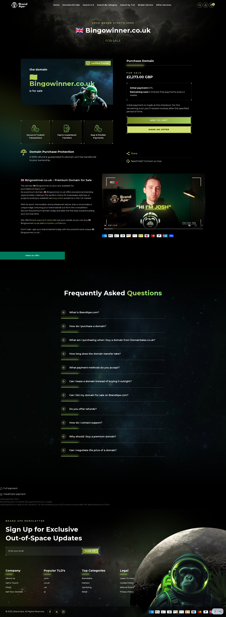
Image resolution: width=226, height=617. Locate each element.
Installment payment (14, 494)
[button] (200, 5)
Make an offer (32, 256)
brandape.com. (37, 189)
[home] (19, 5)
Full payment (10, 488)
